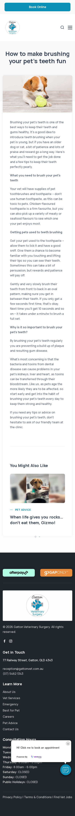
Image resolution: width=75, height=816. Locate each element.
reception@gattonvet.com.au (23, 669)
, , (28, 660)
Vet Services (11, 698)
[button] (65, 769)
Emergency (10, 704)
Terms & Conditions (38, 797)
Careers (8, 717)
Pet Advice (23, 509)
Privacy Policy (12, 797)
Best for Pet (11, 710)
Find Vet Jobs (63, 797)
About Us (9, 692)
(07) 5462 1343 (13, 674)
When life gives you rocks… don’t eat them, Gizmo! (36, 519)
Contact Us (11, 729)
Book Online (37, 7)
